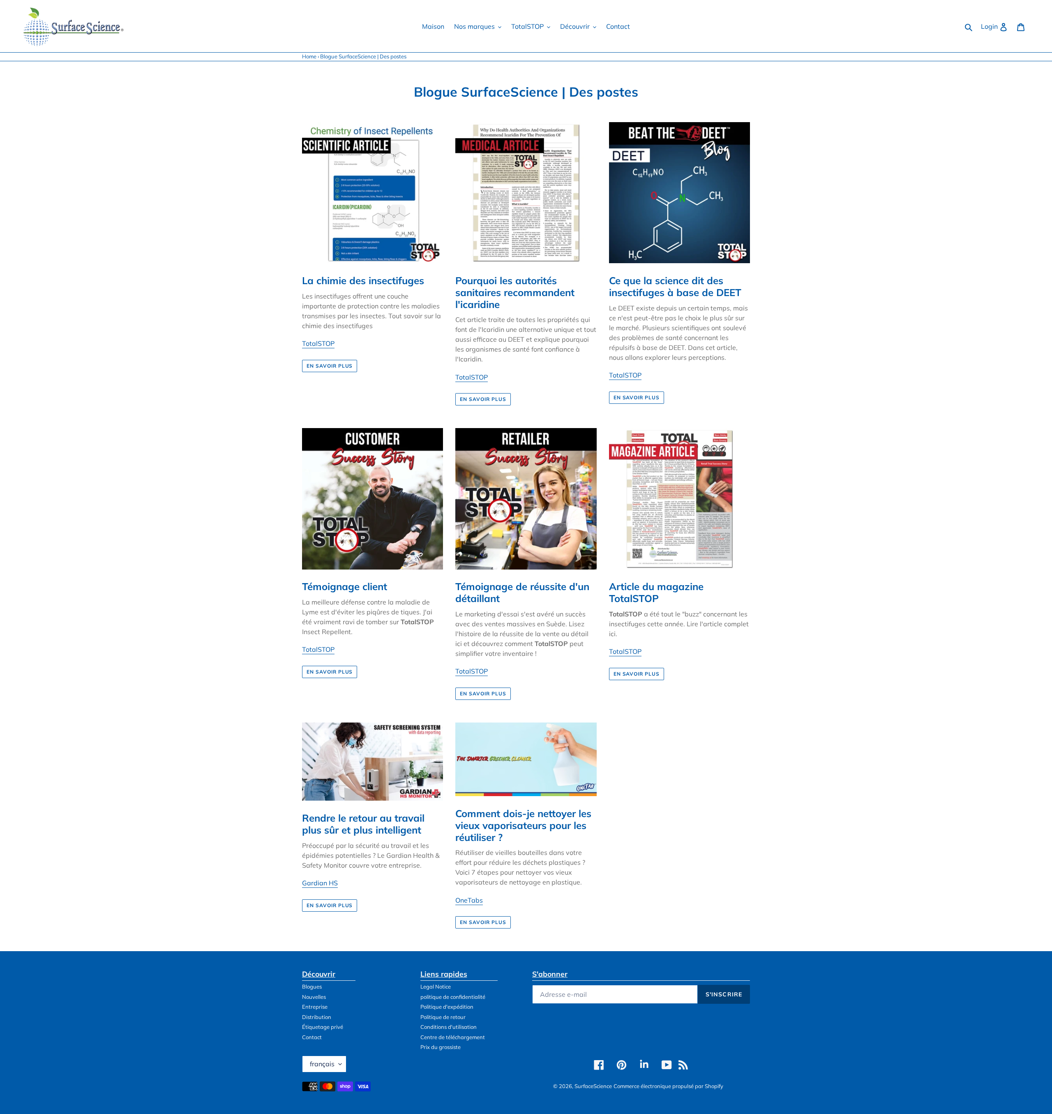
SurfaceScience (593, 1086)
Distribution (316, 1017)
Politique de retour (443, 1017)
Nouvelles (314, 997)
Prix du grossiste (440, 1047)
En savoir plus (330, 366)
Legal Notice (435, 986)
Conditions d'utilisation (448, 1027)
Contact (312, 1037)
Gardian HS (320, 883)
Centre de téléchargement (452, 1037)
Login (996, 26)
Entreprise (315, 1006)
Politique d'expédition (446, 1006)
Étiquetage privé (322, 1027)
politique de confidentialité (452, 997)
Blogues (312, 986)
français (322, 1064)
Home (309, 56)
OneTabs (469, 900)
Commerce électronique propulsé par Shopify (668, 1086)
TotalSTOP (318, 343)
